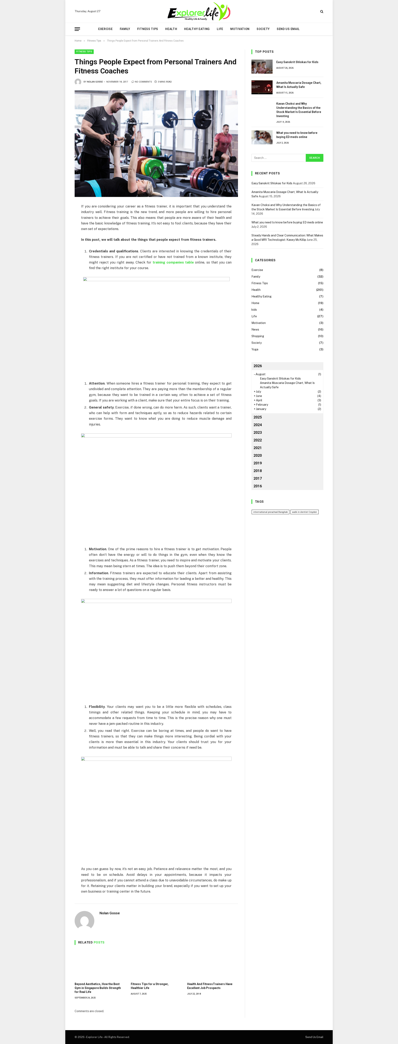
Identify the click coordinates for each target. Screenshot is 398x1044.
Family (125, 29)
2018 (258, 471)
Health (171, 29)
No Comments (143, 81)
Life (220, 29)
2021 (258, 448)
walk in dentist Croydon (304, 512)
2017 (258, 478)
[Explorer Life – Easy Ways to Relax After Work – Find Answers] (199, 11)
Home (255, 303)
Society (263, 29)
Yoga (254, 349)
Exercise (105, 29)
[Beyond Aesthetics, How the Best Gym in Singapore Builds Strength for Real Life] (100, 964)
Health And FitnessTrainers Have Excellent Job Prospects (209, 986)
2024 (258, 425)
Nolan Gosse (95, 81)
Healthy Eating (197, 29)
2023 (258, 432)
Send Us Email (288, 29)
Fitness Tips (147, 29)
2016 (258, 486)
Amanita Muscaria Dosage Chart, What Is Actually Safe (298, 85)
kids (254, 309)
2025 (258, 417)
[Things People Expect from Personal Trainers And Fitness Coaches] (156, 143)
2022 (258, 440)
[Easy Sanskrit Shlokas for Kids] (262, 67)
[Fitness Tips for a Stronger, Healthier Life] (156, 964)
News (255, 329)
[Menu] (77, 29)
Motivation (240, 29)
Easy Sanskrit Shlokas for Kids (297, 62)
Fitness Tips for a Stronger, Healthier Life (150, 986)
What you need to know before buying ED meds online (296, 135)
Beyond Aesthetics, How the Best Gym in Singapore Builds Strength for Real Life (98, 988)
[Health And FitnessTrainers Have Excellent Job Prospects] (212, 964)
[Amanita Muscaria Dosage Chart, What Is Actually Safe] (262, 87)
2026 (258, 366)
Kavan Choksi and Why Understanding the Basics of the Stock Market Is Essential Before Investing (298, 110)
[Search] (321, 11)
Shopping (257, 336)
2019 (258, 463)
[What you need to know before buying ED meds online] (262, 137)
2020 (258, 455)
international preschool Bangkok (270, 512)
